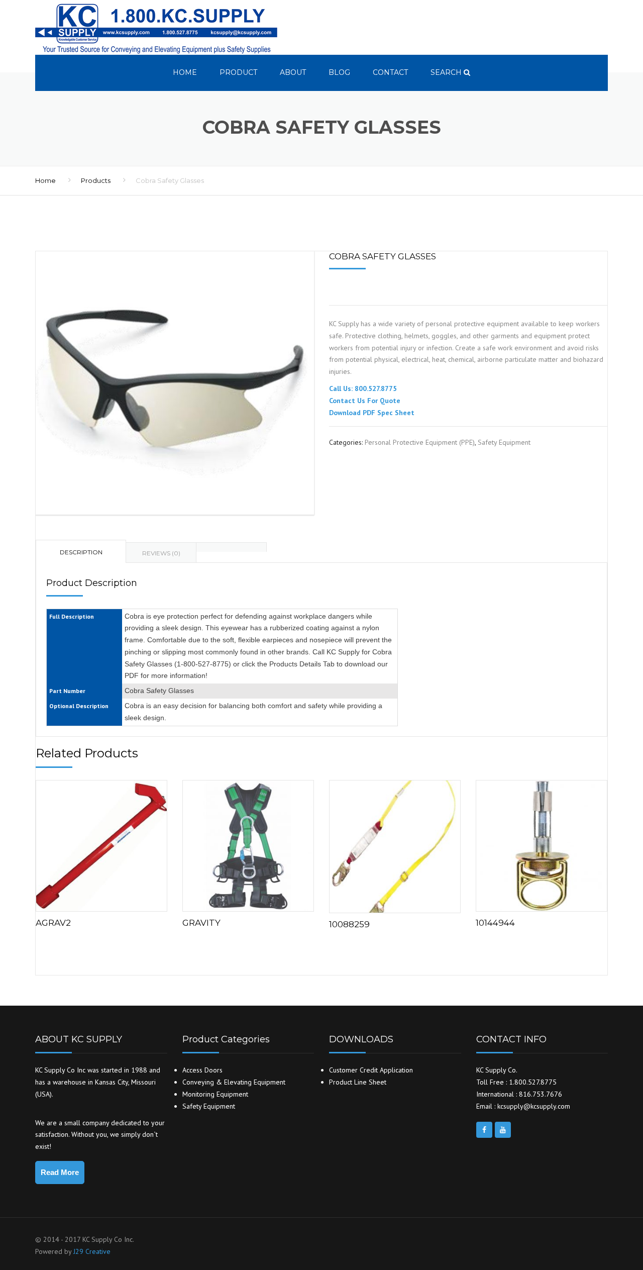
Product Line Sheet (357, 1082)
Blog (339, 72)
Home (185, 72)
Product (238, 72)
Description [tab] (81, 552)
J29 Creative (92, 1251)
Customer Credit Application (371, 1069)
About (293, 72)
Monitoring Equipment (215, 1094)
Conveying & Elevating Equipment (233, 1082)
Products (96, 180)
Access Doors (202, 1069)
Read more (101, 843)
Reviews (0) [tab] (161, 553)
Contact (390, 72)
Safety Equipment (504, 442)
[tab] (231, 547)
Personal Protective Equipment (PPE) (420, 442)
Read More (60, 1172)
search (447, 72)
